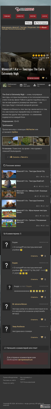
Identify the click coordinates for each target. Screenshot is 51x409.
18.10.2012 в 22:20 (43, 286)
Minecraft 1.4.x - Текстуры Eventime (30, 201)
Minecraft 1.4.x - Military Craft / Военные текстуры (32, 192)
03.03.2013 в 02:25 (43, 304)
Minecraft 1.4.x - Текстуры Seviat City (31, 171)
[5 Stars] (44, 55)
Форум (32, 16)
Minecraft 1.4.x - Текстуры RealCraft (30, 181)
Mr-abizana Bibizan (19, 304)
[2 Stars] (36, 55)
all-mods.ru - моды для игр (25, 403)
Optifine (15, 132)
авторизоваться (25, 360)
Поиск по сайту (8, 383)
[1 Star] (33, 55)
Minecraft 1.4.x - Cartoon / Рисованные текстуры (31, 221)
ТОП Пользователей (27, 382)
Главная (7, 16)
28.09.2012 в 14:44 (43, 262)
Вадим (15, 263)
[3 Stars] (39, 55)
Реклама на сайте (9, 380)
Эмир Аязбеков (18, 327)
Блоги (44, 16)
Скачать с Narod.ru (20, 157)
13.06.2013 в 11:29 (43, 326)
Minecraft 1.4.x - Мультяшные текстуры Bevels (32, 211)
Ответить (34, 256)
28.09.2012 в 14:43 (43, 242)
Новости (20, 16)
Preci (9, 86)
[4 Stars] (41, 55)
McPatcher (30, 129)
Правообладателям (10, 377)
